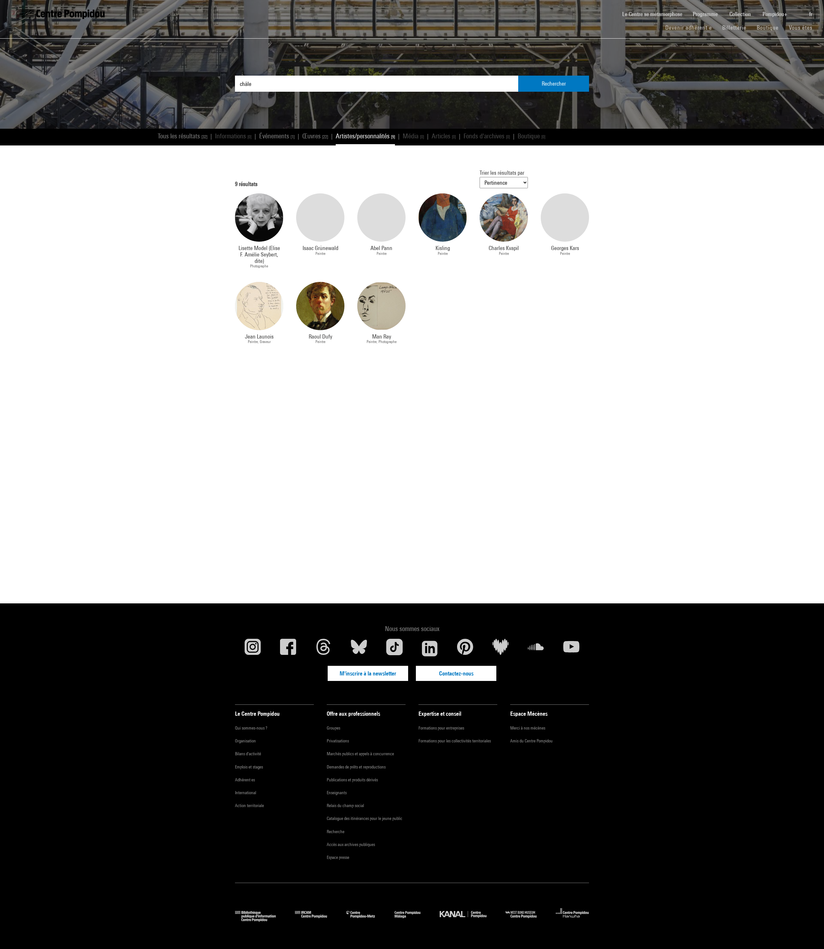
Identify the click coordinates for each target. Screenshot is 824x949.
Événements (277, 136)
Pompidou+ (776, 14)
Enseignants (337, 792)
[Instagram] (252, 648)
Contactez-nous (456, 673)
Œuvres (315, 136)
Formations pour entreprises (441, 727)
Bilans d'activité (248, 753)
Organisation (245, 740)
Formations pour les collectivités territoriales (454, 740)
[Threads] (323, 648)
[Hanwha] (572, 919)
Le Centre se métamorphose (655, 13)
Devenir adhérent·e (691, 27)
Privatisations (338, 740)
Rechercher (554, 83)
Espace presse (338, 857)
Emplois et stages (249, 766)
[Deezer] (500, 648)
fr (811, 14)
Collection (740, 14)
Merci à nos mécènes (527, 727)
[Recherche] (799, 10)
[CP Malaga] (412, 919)
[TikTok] (394, 648)
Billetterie (734, 27)
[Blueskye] (359, 648)
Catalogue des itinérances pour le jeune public (364, 818)
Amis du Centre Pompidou (531, 740)
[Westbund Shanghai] (526, 919)
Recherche (335, 831)
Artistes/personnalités (365, 136)
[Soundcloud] (536, 648)
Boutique (770, 27)
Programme (706, 14)
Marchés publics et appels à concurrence (360, 753)
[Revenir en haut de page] (809, 934)
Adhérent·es (245, 779)
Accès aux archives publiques (351, 844)
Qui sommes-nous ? (251, 727)
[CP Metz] (365, 919)
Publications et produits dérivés (352, 779)
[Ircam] (316, 919)
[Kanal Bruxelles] (468, 919)
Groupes (333, 727)
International (245, 792)
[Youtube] (571, 648)
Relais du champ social (345, 805)
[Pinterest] (465, 648)
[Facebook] (288, 648)
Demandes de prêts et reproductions (356, 766)
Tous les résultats (182, 136)
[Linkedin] (429, 648)
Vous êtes (801, 27)
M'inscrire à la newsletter (368, 673)
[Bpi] (260, 919)
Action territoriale (249, 805)
